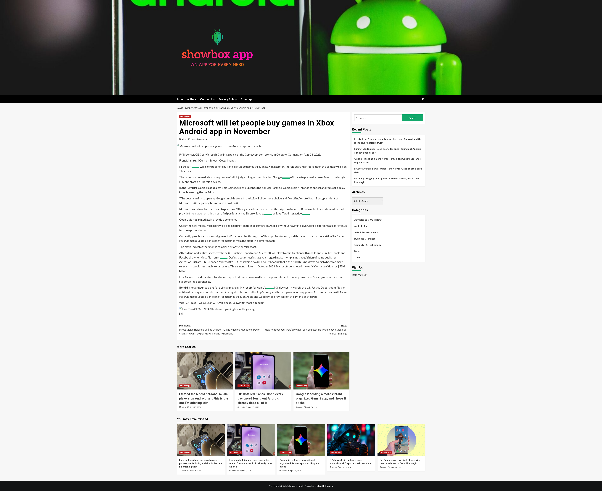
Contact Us (207, 99)
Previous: (219, 329)
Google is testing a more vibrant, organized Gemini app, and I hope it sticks (321, 398)
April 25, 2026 (345, 467)
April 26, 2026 (311, 407)
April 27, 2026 (253, 407)
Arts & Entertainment (366, 232)
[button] (423, 99)
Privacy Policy (228, 99)
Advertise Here (186, 99)
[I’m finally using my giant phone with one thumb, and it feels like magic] (401, 440)
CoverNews (311, 485)
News (357, 251)
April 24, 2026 (396, 467)
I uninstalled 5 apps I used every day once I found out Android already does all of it (260, 398)
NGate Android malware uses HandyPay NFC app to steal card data (388, 170)
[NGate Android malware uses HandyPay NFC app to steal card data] (351, 440)
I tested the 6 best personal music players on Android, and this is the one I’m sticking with (203, 398)
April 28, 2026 (195, 407)
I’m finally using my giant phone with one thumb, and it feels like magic (386, 180)
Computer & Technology (367, 244)
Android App (185, 116)
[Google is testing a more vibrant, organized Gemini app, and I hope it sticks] (321, 370)
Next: (306, 329)
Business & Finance (364, 238)
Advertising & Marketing (368, 219)
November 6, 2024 (199, 139)
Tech (357, 257)
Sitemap (246, 99)
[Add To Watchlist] (195, 167)
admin (184, 139)
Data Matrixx (359, 274)
